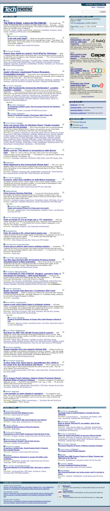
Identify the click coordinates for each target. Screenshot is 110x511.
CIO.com (15, 425)
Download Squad (12, 173)
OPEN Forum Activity (40, 110)
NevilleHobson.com (10, 282)
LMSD (13, 240)
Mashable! (25, 139)
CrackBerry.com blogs (36, 339)
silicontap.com (27, 387)
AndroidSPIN (15, 461)
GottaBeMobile (32, 63)
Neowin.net (53, 97)
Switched (36, 45)
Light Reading (93, 416)
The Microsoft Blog (37, 140)
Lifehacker (46, 173)
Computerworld (16, 60)
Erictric (53, 98)
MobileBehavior (71, 460)
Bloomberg (18, 148)
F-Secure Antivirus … (72, 416)
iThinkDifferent (42, 142)
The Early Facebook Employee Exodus (72, 465)
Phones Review (46, 436)
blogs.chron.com (47, 343)
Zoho (71, 67)
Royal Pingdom (64, 470)
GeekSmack (26, 134)
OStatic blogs (16, 253)
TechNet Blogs (27, 142)
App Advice (21, 81)
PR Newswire (78, 437)
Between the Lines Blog (19, 217)
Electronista (59, 63)
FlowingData (45, 30)
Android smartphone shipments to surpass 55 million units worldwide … (26, 458)
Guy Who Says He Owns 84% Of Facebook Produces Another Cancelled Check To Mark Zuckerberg (29, 261)
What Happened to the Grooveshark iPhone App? (26, 165)
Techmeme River (75, 107)
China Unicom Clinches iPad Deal (18, 193)
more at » (34, 31)
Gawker (14, 30)
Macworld (19, 313)
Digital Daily (23, 158)
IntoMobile (7, 63)
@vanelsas (53, 30)
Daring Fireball (26, 45)
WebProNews (16, 429)
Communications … (33, 400)
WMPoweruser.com (44, 134)
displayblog (44, 81)
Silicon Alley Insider (14, 62)
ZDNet (24, 400)
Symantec (87, 418)
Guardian (12, 136)
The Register (66, 418)
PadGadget (22, 201)
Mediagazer (66, 486)
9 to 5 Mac (11, 211)
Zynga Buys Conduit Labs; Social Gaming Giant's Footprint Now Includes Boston (26, 449)
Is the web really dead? (17, 38)
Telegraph (51, 137)
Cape (72, 52)
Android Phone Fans (55, 281)
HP (6, 376)
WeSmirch (66, 496)
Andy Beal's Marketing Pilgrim (40, 97)
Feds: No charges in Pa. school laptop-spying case (25, 233)
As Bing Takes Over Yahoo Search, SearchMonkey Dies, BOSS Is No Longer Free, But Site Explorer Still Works (31, 364)
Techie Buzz (23, 63)
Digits (19, 339)
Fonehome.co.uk (50, 63)
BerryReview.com (25, 343)
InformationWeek (18, 144)
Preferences (101, 7)
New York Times (17, 281)
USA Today (69, 437)
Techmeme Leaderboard (78, 113)
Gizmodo (23, 31)
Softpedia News (21, 210)
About (93, 7)
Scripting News (27, 30)
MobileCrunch (8, 140)
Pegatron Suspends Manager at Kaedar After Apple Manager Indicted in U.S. (34, 320)
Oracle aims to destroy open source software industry (27, 246)
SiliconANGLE (45, 95)
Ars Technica (15, 132)
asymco (17, 411)
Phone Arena (14, 137)
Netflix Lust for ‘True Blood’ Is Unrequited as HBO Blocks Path (30, 151)
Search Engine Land (31, 186)
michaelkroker (21, 462)
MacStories (36, 81)
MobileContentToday (40, 137)
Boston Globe (23, 452)
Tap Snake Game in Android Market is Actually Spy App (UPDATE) (78, 414)
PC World (17, 51)
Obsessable (29, 137)
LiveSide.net (12, 139)
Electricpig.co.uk (35, 95)
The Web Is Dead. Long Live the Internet (25, 23)
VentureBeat (26, 140)
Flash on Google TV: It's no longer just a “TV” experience (28, 220)
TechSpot (6, 137)
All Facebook (15, 267)
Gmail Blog (17, 347)
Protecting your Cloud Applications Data (79, 84)
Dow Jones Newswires (50, 282)
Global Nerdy (50, 136)
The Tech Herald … (32, 313)
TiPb (33, 62)
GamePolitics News (35, 323)
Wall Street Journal (50, 339)
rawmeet (26, 402)
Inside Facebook (45, 98)
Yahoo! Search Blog (42, 370)
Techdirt (18, 45)
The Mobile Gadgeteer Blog (24, 136)
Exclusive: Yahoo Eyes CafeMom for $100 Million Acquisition (29, 180)
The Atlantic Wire (45, 400)
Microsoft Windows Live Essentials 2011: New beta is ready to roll (27, 468)
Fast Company (47, 62)
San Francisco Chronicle (19, 311)
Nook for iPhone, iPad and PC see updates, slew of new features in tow (79, 424)
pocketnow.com (25, 132)
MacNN (12, 142)
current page (80, 23)
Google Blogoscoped (89, 476)
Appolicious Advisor (54, 142)
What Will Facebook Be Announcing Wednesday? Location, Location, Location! (31, 89)
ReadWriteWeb (27, 117)
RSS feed (83, 122)
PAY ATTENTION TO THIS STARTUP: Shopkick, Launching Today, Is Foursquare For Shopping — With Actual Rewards (32, 275)
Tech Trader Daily (45, 186)
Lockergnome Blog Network (33, 282)
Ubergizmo (36, 98)
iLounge (37, 201)
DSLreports (25, 339)
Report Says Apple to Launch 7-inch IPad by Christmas (30, 53)
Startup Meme (17, 140)
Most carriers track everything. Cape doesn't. (78, 56)
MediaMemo (23, 100)
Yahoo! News (38, 422)
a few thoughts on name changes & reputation (23, 394)
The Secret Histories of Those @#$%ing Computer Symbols (80, 446)
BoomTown (18, 85)
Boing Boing (23, 36)
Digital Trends (40, 158)
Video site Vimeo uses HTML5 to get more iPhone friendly (79, 435)
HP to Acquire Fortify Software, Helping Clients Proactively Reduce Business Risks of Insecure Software (32, 379)
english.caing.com (11, 191)
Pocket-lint (56, 62)
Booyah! (62, 454)
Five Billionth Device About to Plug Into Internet (21, 427)
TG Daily (57, 136)
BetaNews (59, 140)
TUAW (30, 173)
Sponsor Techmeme (87, 96)
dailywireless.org (99, 439)
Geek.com (14, 81)
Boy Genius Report (18, 98)
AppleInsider (15, 79)
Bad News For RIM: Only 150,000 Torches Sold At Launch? (28, 333)
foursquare (19, 110)
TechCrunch (37, 30)
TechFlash (18, 142)
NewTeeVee (32, 158)
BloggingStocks (26, 62)
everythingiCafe (19, 65)
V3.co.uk (60, 200)
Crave (48, 158)
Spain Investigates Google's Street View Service (22, 441)
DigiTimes (8, 455)
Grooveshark (9, 162)
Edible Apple (57, 201)
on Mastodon (84, 127)
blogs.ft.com (7, 98)
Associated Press (10, 231)
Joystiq (39, 139)
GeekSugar (28, 98)
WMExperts (32, 139)
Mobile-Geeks (47, 139)
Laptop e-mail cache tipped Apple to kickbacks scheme (27, 304)
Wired (7, 20)
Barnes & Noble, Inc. (77, 427)
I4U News (41, 63)
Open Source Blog (23, 244)
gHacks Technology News (22, 97)
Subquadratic (74, 38)
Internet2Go (80, 460)
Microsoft (47, 132)
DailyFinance (20, 282)
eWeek (36, 136)
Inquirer (18, 139)
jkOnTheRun (25, 60)
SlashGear (39, 62)
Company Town (57, 158)
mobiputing (15, 171)
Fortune (45, 200)
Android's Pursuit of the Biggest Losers (18, 413)
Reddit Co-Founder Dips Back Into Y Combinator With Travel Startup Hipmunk (29, 292)
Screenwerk (54, 95)
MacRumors (7, 65)
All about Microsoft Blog (18, 370)
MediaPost (23, 226)
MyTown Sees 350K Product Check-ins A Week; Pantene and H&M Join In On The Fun (80, 457)
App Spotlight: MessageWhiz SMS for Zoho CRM (79, 71)
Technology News (24, 171)
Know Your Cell (36, 343)
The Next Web (22, 173)
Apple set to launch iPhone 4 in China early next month (28, 208)
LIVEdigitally (74, 449)
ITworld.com (25, 95)
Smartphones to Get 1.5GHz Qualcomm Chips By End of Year (27, 434)
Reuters (25, 323)
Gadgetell (69, 476)
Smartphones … (30, 144)
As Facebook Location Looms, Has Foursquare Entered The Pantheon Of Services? (34, 107)
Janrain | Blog (16, 422)
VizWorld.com (13, 31)
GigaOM (19, 30)
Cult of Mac (20, 69)
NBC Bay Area (48, 311)
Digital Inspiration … (24, 473)
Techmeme (74, 105)
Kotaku (35, 142)
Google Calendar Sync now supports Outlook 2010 (25, 349)
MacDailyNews (55, 81)
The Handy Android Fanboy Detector (71, 451)
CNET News (17, 134)
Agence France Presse (27, 200)
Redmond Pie (56, 139)
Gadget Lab (23, 79)
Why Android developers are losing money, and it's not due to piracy (81, 473)
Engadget (46, 60)
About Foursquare (41, 117)
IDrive (72, 81)
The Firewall (84, 416)
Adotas (86, 460)
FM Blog (13, 100)
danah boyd (15, 391)
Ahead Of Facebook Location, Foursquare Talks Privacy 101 (30, 115)
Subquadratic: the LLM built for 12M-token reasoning (80, 42)
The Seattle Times (36, 60)
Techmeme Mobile (76, 110)
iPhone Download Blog (33, 210)
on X (81, 125)
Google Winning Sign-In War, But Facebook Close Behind (25, 420)
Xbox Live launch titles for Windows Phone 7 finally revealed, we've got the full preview (32, 126)
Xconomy (6, 284)
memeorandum (68, 491)
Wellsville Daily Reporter (30, 267)
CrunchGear (14, 63)
